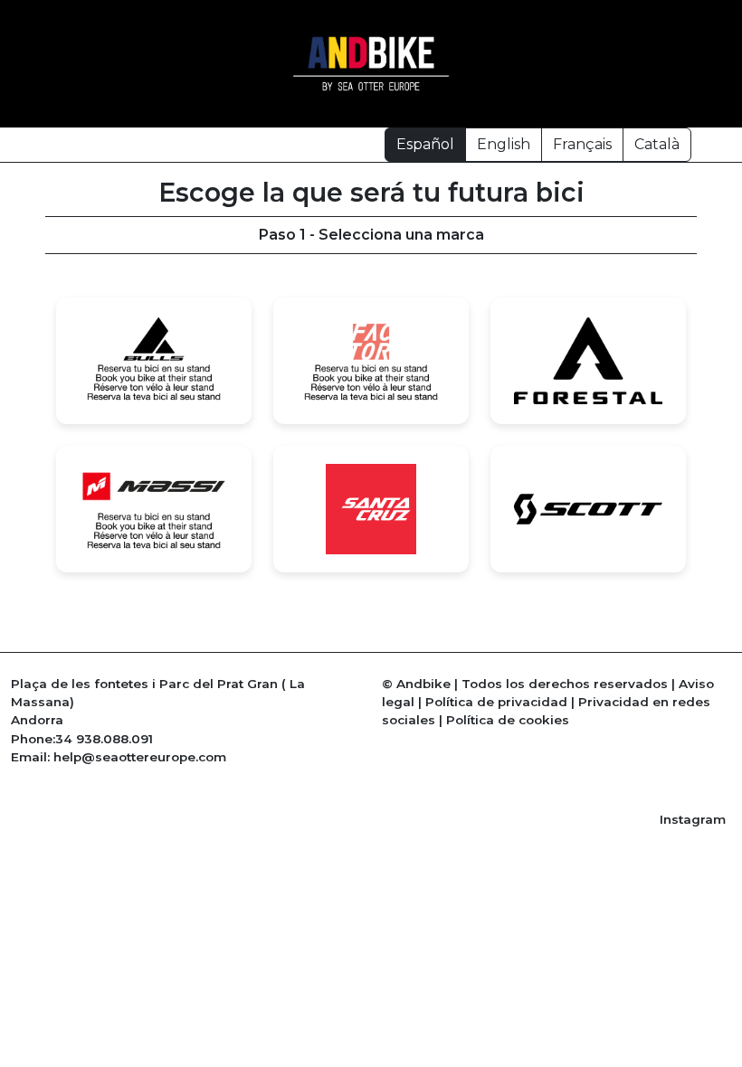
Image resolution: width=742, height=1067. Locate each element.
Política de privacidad (496, 701)
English (503, 144)
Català (657, 144)
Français (582, 144)
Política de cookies (507, 720)
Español (425, 144)
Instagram (693, 819)
